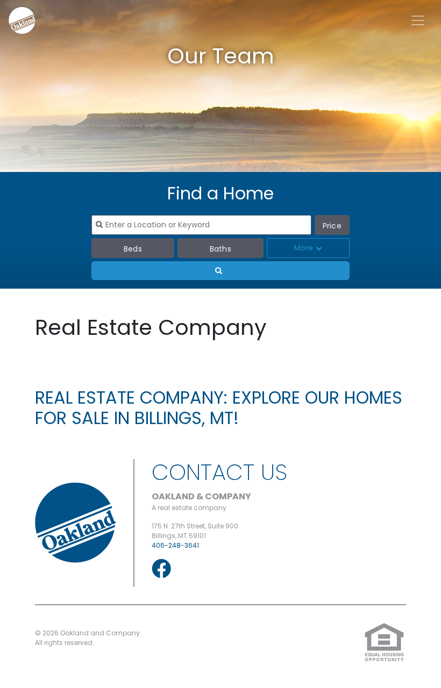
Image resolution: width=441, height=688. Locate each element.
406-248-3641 (175, 545)
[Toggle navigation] (417, 20)
